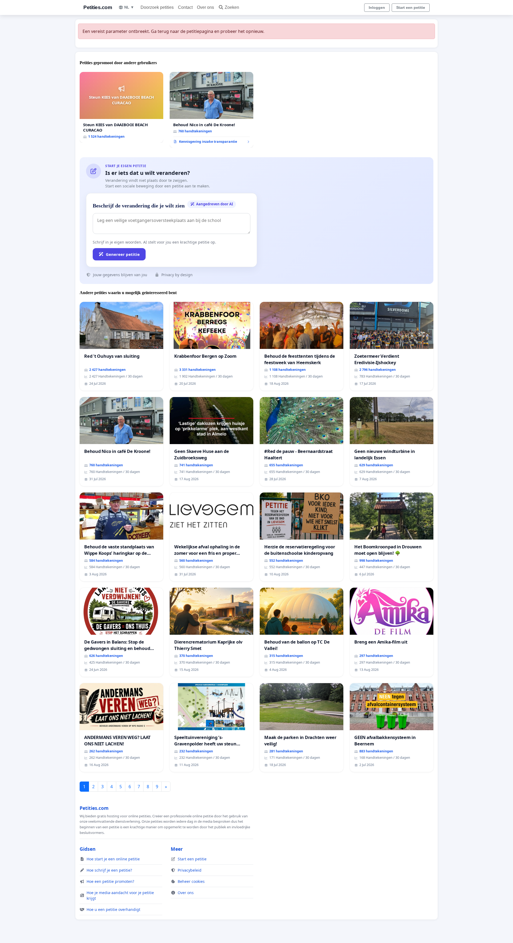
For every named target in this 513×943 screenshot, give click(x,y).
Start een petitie (410, 7)
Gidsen (88, 849)
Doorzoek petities (157, 7)
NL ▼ (129, 7)
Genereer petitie (123, 254)
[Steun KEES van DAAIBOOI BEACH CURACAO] (121, 107)
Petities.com (97, 7)
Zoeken (232, 7)
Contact (185, 7)
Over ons (205, 7)
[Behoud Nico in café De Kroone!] (211, 110)
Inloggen (377, 7)
